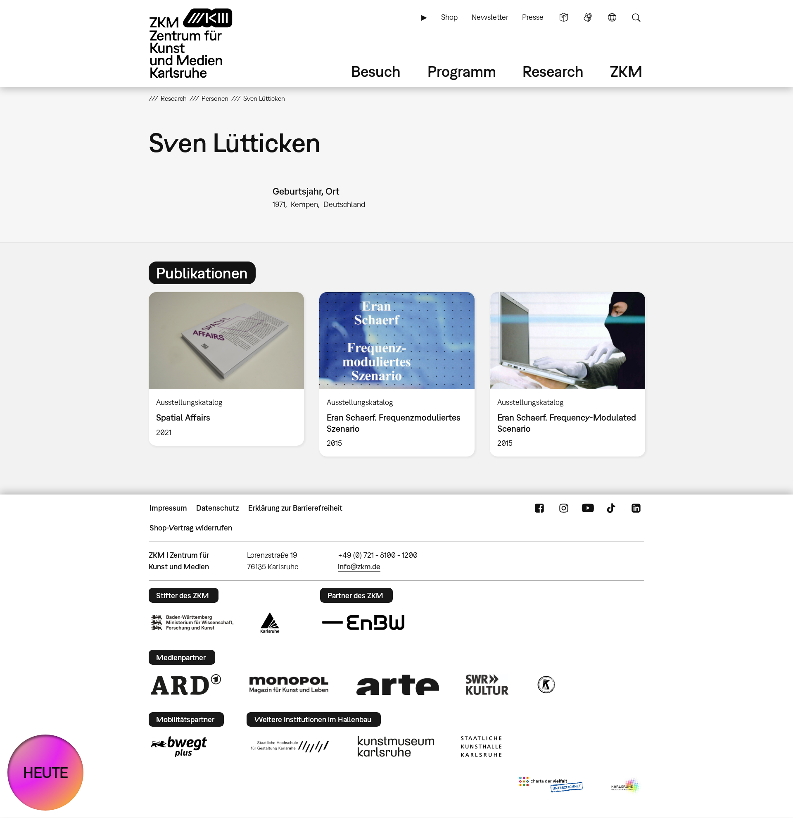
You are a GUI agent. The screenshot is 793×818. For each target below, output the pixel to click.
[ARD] (186, 684)
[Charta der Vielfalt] (550, 786)
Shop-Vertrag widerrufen (191, 527)
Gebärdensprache (587, 17)
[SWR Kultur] (487, 684)
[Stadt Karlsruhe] (270, 622)
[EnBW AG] (363, 622)
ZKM (626, 71)
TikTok (612, 508)
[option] (226, 369)
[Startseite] (202, 43)
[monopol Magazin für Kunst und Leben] (288, 684)
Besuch (376, 71)
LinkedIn (636, 508)
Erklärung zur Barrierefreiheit (295, 508)
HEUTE (45, 772)
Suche (636, 17)
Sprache (612, 17)
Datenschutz (217, 508)
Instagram (564, 508)
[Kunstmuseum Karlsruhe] (396, 746)
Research (553, 71)
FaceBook (539, 508)
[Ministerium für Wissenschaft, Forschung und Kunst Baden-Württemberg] (192, 622)
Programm (461, 71)
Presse (533, 17)
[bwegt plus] (179, 746)
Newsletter (490, 17)
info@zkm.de (359, 566)
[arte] (397, 685)
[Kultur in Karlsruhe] (545, 684)
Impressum (168, 508)
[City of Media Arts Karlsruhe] (626, 786)
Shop (449, 17)
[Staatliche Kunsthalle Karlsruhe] (481, 746)
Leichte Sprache (564, 17)
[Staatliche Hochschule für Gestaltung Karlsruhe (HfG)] (290, 746)
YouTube (587, 508)
